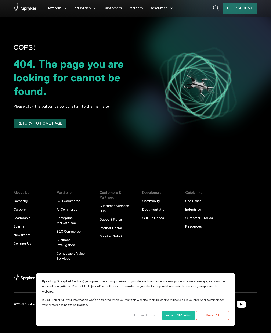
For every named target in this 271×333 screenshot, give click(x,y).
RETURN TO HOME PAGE (39, 123)
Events (19, 226)
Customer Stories (199, 218)
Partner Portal (111, 228)
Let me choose (144, 315)
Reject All (212, 315)
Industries (82, 8)
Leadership (22, 218)
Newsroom (22, 235)
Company (21, 201)
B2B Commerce (68, 201)
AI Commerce (67, 209)
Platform (53, 8)
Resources (158, 8)
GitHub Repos (153, 218)
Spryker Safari (111, 236)
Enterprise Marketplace (66, 220)
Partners (135, 8)
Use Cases (193, 201)
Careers (20, 209)
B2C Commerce (69, 231)
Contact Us (22, 244)
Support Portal (111, 219)
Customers (113, 8)
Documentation (154, 209)
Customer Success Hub (114, 208)
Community (151, 201)
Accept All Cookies (178, 315)
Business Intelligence (66, 243)
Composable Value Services (71, 256)
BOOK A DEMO (240, 8)
